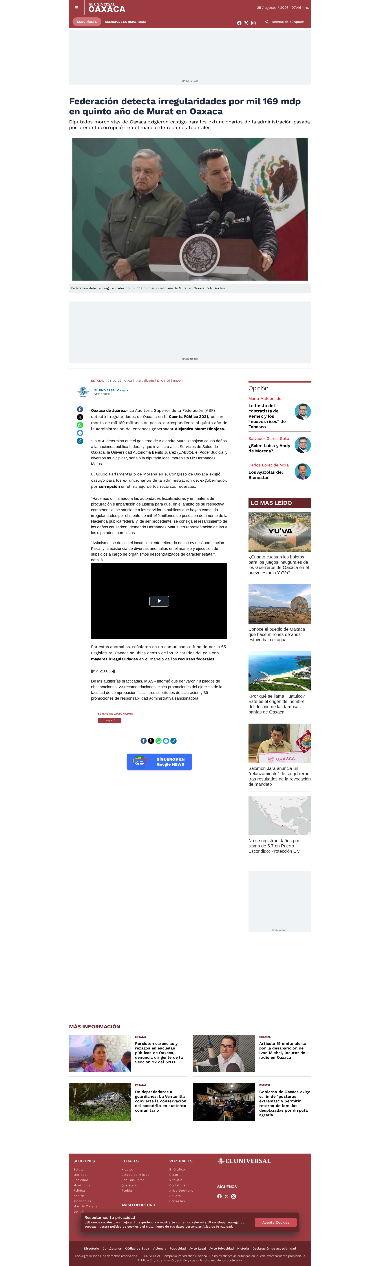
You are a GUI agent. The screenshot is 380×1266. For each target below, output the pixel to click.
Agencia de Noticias (121, 21)
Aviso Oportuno (181, 1190)
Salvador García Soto (268, 438)
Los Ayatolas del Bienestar (265, 475)
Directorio (91, 1248)
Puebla (126, 1190)
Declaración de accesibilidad (274, 1248)
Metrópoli (80, 1174)
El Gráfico (177, 1169)
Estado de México (135, 1174)
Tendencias (82, 1201)
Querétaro (129, 1185)
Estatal (97, 380)
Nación (78, 1195)
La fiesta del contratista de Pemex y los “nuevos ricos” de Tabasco (267, 416)
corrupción (109, 720)
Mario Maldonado (264, 398)
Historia (243, 1248)
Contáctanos (112, 1248)
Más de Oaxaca (85, 1206)
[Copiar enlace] (80, 441)
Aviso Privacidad (221, 1248)
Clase (173, 1174)
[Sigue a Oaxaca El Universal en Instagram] (254, 23)
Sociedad (80, 1180)
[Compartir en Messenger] (80, 433)
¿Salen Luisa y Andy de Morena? (269, 448)
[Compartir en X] (80, 417)
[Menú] (77, 7)
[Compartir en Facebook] (80, 409)
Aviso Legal (197, 1248)
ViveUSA (176, 1180)
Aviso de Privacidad (217, 1226)
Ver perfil (102, 394)
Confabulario (179, 1185)
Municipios (81, 1185)
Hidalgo (127, 1169)
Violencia (159, 1248)
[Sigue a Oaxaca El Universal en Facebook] (240, 23)
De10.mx (176, 1195)
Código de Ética (137, 1248)
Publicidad (178, 1248)
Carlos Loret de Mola (268, 465)
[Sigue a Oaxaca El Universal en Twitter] (247, 23)
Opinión (258, 388)
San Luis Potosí (133, 1180)
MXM (142, 21)
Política (79, 1190)
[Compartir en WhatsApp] (80, 425)
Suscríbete (87, 21)
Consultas (177, 1201)
